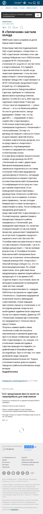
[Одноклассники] (18, 473)
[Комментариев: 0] (9, 27)
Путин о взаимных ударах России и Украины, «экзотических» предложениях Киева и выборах (18, 410)
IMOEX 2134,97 (31, 8)
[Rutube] (22, 473)
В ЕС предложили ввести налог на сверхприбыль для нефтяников (20, 395)
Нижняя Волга (7, 21)
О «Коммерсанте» (9, 457)
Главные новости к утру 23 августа (13, 406)
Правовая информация (30, 462)
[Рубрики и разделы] (38, 3)
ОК (38, 15)
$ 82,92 (8, 8)
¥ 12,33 (22, 8)
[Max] (27, 473)
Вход (30, 3)
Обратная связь (27, 460)
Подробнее (14, 509)
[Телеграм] (4, 473)
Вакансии (5, 467)
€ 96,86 (15, 8)
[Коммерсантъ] (4, 3)
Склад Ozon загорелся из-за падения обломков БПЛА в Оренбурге (20, 401)
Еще (3, 420)
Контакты (6, 462)
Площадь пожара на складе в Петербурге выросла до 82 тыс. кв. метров (21, 416)
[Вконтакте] (8, 473)
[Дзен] (13, 473)
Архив (4, 460)
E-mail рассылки (28, 465)
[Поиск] (34, 3)
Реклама (5, 465)
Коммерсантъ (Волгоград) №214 (14, 381)
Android (24, 457)
